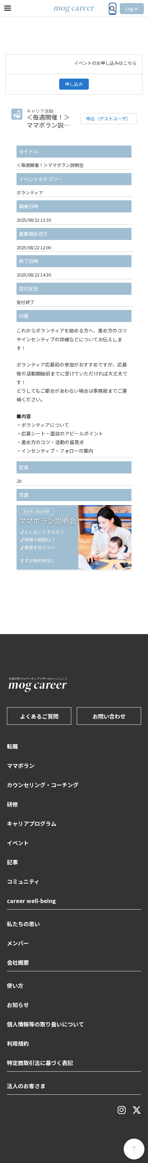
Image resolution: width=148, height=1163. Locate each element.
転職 (12, 746)
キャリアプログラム (31, 823)
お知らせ (18, 1005)
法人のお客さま (26, 1086)
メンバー (18, 943)
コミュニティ (23, 881)
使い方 (15, 985)
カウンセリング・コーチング (42, 785)
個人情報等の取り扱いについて (45, 1024)
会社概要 (18, 962)
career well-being (31, 900)
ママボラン (20, 765)
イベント (18, 843)
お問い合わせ (109, 716)
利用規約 (18, 1043)
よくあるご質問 (39, 716)
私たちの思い (23, 924)
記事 (12, 862)
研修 (12, 804)
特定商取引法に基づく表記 (40, 1063)
